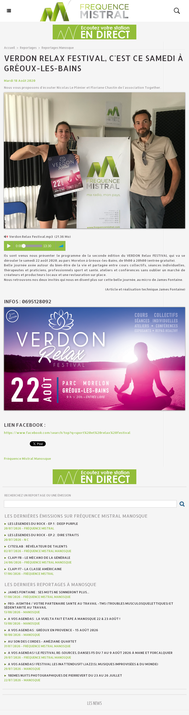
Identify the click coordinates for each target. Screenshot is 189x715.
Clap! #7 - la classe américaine (35, 569)
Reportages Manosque (58, 48)
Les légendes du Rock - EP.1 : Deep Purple (43, 524)
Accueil (9, 48)
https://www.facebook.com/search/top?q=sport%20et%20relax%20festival (67, 433)
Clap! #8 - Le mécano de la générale (39, 558)
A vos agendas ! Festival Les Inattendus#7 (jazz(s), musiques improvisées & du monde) (83, 664)
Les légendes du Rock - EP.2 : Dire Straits (43, 535)
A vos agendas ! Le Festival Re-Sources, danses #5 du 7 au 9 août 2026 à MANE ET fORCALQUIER (90, 653)
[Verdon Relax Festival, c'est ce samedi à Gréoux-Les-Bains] (94, 93)
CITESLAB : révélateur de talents (37, 546)
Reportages (28, 48)
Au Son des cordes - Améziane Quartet (42, 641)
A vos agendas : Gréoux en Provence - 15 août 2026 (53, 630)
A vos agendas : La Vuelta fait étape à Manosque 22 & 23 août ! (64, 619)
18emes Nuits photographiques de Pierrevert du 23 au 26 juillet (65, 675)
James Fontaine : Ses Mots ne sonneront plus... (48, 592)
